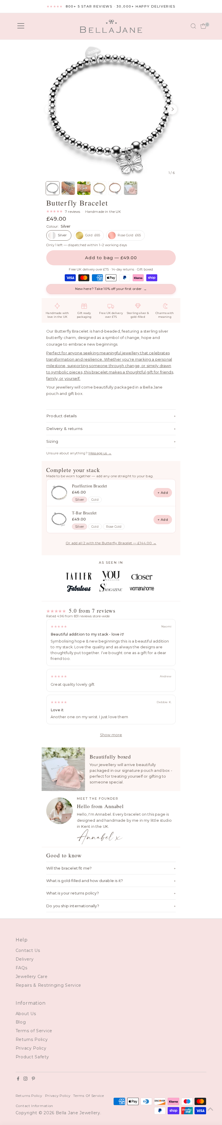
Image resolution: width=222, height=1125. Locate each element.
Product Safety (32, 1056)
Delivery (25, 959)
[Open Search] (193, 26)
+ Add (163, 493)
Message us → (100, 453)
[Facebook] (18, 1079)
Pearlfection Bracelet (89, 486)
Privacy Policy (31, 1048)
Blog (21, 1022)
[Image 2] (68, 188)
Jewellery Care (32, 976)
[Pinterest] (33, 1079)
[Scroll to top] (210, 1109)
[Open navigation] (21, 26)
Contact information (34, 1106)
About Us (26, 1013)
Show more (111, 735)
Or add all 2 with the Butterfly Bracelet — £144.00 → (111, 543)
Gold (95, 500)
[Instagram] (25, 1079)
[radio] (58, 235)
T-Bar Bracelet (84, 513)
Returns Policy (32, 1039)
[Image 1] (53, 188)
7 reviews (72, 212)
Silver (79, 500)
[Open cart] (203, 26)
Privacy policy (58, 1096)
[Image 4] (99, 188)
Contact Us (28, 950)
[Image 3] (84, 188)
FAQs (21, 967)
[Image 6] (131, 188)
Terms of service (88, 1096)
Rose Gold (114, 527)
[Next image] (172, 109)
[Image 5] (115, 188)
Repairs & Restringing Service (48, 985)
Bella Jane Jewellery (78, 1112)
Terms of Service (34, 1030)
